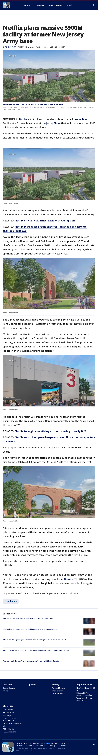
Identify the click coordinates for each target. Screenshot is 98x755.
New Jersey (30, 47)
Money (55, 684)
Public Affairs (8, 710)
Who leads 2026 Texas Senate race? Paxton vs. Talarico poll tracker (28, 618)
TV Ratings (7, 715)
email (94, 744)
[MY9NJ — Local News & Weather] (11, 5)
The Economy (57, 691)
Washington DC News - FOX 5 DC (85, 699)
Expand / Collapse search (93, 5)
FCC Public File (8, 729)
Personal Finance (58, 688)
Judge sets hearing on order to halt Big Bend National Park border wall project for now (36, 650)
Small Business (57, 694)
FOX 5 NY (21, 47)
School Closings (9, 688)
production (80, 119)
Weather (7, 684)
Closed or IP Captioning (12, 723)
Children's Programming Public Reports (12, 719)
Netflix (23, 119)
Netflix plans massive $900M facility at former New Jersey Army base (33, 104)
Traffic (5, 691)
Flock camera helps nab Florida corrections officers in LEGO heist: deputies (31, 661)
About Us (8, 706)
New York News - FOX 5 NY (85, 689)
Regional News (84, 684)
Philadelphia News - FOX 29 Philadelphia (84, 694)
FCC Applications (9, 732)
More (69, 5)
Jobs (4, 726)
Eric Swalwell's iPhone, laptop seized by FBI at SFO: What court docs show (30, 629)
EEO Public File (8, 712)
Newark (68, 579)
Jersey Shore (53, 123)
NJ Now (31, 684)
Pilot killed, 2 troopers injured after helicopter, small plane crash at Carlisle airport (34, 640)
